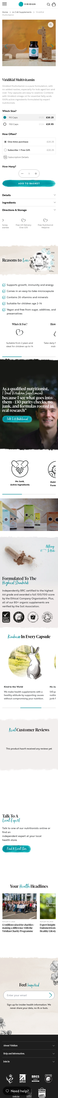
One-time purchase (18, 141)
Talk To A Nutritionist (17, 419)
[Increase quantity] (36, 173)
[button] (54, 4)
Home (5, 12)
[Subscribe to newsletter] (50, 995)
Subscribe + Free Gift (19, 150)
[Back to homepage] (26, 4)
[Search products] (48, 4)
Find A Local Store (16, 849)
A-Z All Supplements (22, 12)
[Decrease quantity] (22, 173)
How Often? (9, 134)
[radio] (5, 142)
